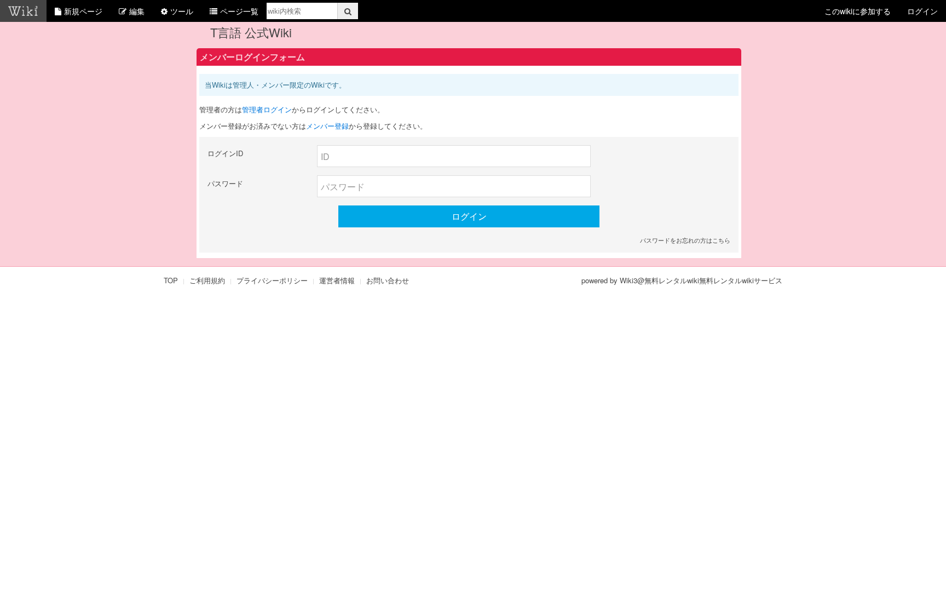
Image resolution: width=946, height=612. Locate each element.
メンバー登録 (327, 126)
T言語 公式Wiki (251, 32)
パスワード (225, 183)
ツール (181, 10)
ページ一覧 (239, 10)
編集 (137, 10)
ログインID (225, 153)
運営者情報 (337, 280)
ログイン (922, 10)
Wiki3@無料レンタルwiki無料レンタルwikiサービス (701, 280)
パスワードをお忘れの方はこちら (685, 240)
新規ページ (83, 10)
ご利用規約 (207, 280)
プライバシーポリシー (272, 280)
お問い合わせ (387, 280)
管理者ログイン (267, 109)
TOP (171, 280)
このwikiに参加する (857, 10)
